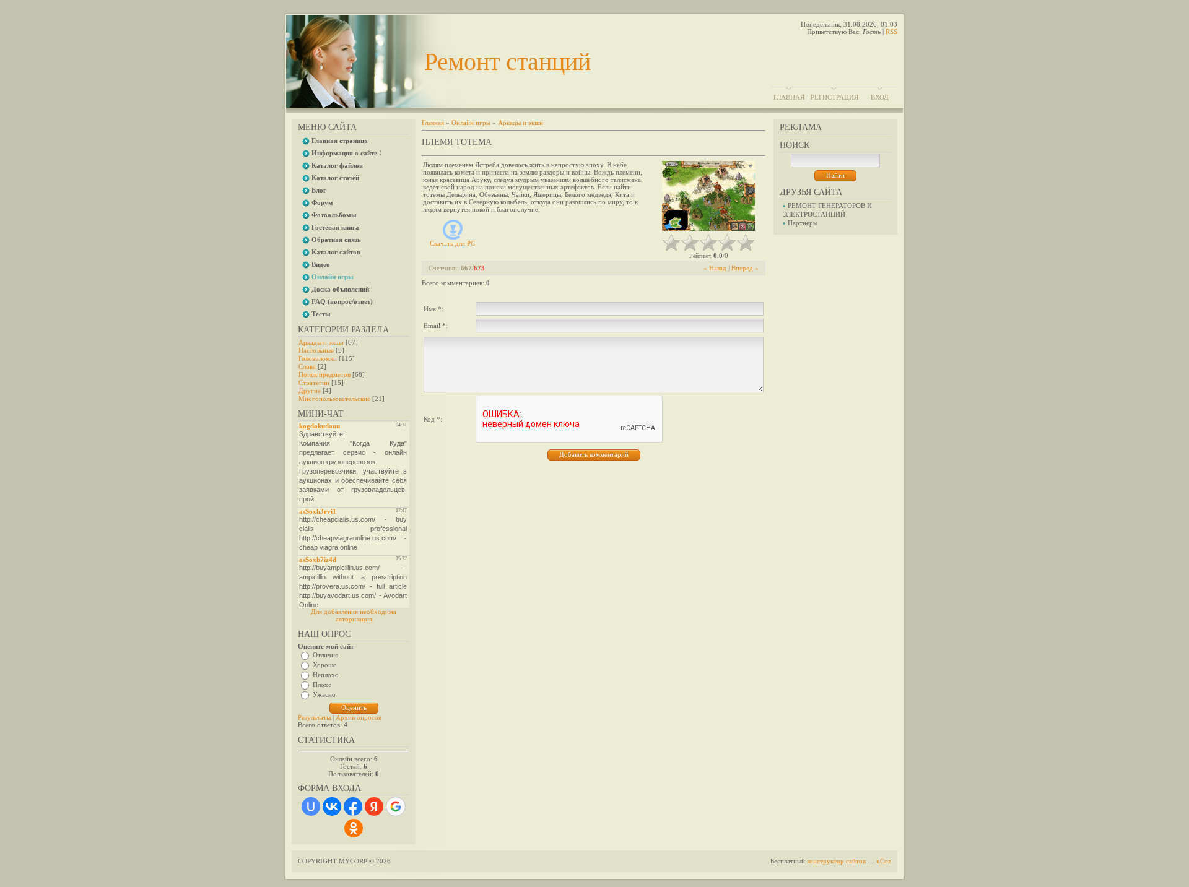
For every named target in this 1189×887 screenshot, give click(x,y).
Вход (880, 97)
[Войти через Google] (396, 806)
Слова (307, 366)
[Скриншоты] (708, 196)
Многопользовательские (334, 398)
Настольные (316, 350)
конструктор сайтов (836, 861)
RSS (891, 31)
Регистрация (834, 97)
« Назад (714, 268)
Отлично (326, 655)
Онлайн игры (470, 122)
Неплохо (326, 674)
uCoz (883, 861)
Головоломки (317, 358)
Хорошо (325, 664)
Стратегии (313, 382)
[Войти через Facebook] (353, 806)
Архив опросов (358, 717)
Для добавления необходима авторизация (353, 615)
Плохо (322, 684)
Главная (788, 97)
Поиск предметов (324, 374)
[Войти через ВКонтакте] (332, 806)
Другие (309, 390)
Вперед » (745, 268)
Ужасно (324, 694)
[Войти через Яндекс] (374, 806)
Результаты (314, 717)
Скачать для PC (452, 243)
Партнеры (802, 223)
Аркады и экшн (321, 342)
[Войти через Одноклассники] (353, 828)
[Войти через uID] (311, 806)
